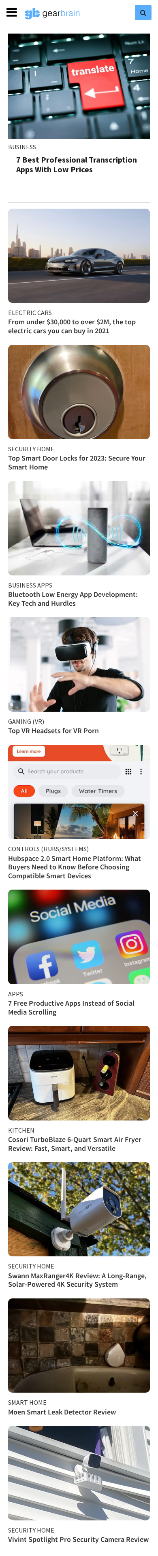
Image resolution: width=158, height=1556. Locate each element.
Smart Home (27, 1402)
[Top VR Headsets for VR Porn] (79, 664)
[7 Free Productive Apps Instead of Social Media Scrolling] (79, 937)
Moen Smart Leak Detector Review (62, 1411)
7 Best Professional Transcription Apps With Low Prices (76, 164)
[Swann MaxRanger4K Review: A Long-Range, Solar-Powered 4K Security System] (79, 1209)
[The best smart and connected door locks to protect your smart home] (79, 392)
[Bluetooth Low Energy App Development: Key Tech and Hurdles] (79, 528)
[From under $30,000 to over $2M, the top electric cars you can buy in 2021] (79, 256)
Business (22, 147)
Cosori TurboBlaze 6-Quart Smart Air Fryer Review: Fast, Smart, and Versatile (74, 1144)
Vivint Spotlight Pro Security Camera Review (78, 1539)
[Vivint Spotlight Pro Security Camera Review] (79, 1473)
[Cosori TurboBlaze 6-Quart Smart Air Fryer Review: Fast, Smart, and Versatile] (79, 1073)
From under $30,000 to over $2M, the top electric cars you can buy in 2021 (72, 326)
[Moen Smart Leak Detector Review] (79, 1345)
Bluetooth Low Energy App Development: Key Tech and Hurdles (73, 599)
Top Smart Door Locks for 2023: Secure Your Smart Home (76, 462)
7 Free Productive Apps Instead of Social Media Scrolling (71, 1007)
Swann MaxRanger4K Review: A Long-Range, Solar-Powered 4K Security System (77, 1280)
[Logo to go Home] (52, 13)
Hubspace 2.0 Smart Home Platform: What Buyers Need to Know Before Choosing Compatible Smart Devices (74, 867)
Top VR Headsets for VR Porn (53, 730)
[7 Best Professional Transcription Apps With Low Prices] (79, 86)
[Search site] (143, 12)
